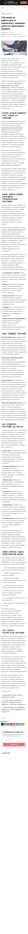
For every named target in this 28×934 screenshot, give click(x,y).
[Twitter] (2, 724)
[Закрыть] (2, 3)
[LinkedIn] (8, 724)
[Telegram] (17, 724)
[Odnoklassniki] (23, 724)
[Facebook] (5, 724)
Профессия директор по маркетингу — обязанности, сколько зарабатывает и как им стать (14, 709)
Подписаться (14, 744)
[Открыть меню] (2, 7)
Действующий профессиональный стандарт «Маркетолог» (12, 85)
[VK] (20, 724)
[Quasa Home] (14, 8)
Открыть (24, 2)
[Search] (25, 7)
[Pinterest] (11, 724)
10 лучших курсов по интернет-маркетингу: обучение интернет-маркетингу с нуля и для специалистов (13, 702)
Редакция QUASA (8, 36)
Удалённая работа (6, 14)
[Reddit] (14, 724)
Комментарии (6, 753)
